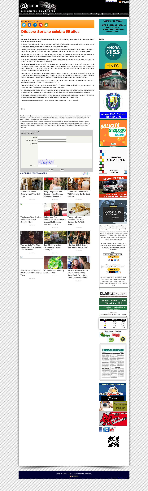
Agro (65, 14)
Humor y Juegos (95, 14)
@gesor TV (116, 14)
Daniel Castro (121, 478)
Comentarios (124, 2)
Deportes (39, 14)
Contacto (127, 2)
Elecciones (86, 14)
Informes (51, 14)
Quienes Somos (106, 14)
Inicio (120, 2)
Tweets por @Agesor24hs (106, 198)
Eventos (70, 14)
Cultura (45, 14)
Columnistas (77, 14)
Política (26, 14)
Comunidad (58, 14)
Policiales (32, 14)
